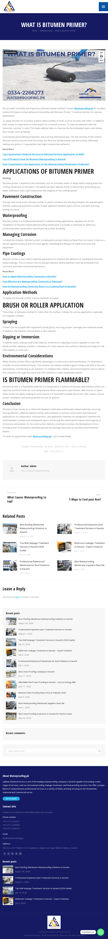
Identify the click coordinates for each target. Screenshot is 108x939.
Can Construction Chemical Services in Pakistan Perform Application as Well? (43, 154)
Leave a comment (78, 446)
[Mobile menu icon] (103, 6)
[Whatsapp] (100, 932)
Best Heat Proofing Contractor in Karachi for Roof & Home (45, 713)
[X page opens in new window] (8, 853)
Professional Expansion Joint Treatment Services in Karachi (89, 526)
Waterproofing (10, 52)
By (49, 446)
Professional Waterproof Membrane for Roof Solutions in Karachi (34, 565)
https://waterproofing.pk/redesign (35, 470)
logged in (18, 597)
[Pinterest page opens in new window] (16, 853)
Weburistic (64, 935)
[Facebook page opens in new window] (4, 853)
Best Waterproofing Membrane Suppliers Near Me (89, 563)
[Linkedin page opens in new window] (12, 853)
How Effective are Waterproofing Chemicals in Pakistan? (32, 281)
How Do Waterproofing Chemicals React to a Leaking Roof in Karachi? (39, 286)
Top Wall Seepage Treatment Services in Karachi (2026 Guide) (34, 547)
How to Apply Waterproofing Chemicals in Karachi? (29, 276)
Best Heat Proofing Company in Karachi (36, 671)
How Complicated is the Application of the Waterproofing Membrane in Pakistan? (46, 164)
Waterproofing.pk (83, 108)
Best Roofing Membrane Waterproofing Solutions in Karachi (33, 528)
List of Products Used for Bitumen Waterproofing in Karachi (34, 159)
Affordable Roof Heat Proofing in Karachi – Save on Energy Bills (47, 682)
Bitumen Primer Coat (56, 451)
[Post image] (10, 528)
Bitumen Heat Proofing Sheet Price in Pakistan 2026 (42, 692)
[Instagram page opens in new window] (20, 853)
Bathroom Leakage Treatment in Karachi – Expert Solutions (89, 545)
